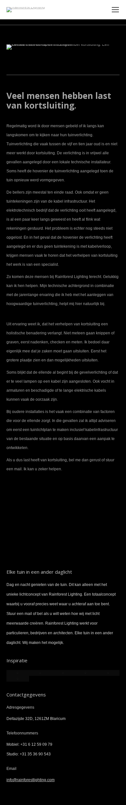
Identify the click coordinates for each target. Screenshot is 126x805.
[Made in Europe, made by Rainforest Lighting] (17, 679)
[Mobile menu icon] (115, 9)
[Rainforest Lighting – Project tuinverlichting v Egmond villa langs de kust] (85, 673)
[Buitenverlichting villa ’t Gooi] (40, 673)
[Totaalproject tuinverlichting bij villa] (17, 673)
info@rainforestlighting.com (30, 780)
